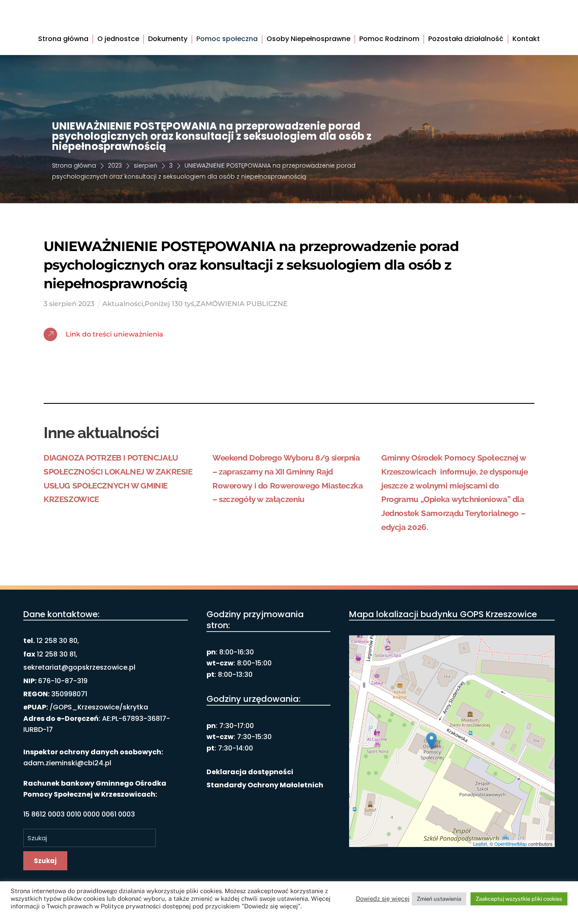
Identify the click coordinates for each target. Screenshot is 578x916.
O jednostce (118, 39)
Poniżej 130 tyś (169, 304)
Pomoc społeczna (227, 39)
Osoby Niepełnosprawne (308, 39)
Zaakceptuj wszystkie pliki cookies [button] (519, 899)
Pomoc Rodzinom (389, 39)
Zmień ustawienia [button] (439, 899)
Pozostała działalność (466, 39)
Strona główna (63, 39)
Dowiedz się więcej (383, 898)
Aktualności (122, 304)
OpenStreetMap (510, 843)
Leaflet (480, 843)
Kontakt (526, 39)
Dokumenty (167, 39)
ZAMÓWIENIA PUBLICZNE (242, 304)
